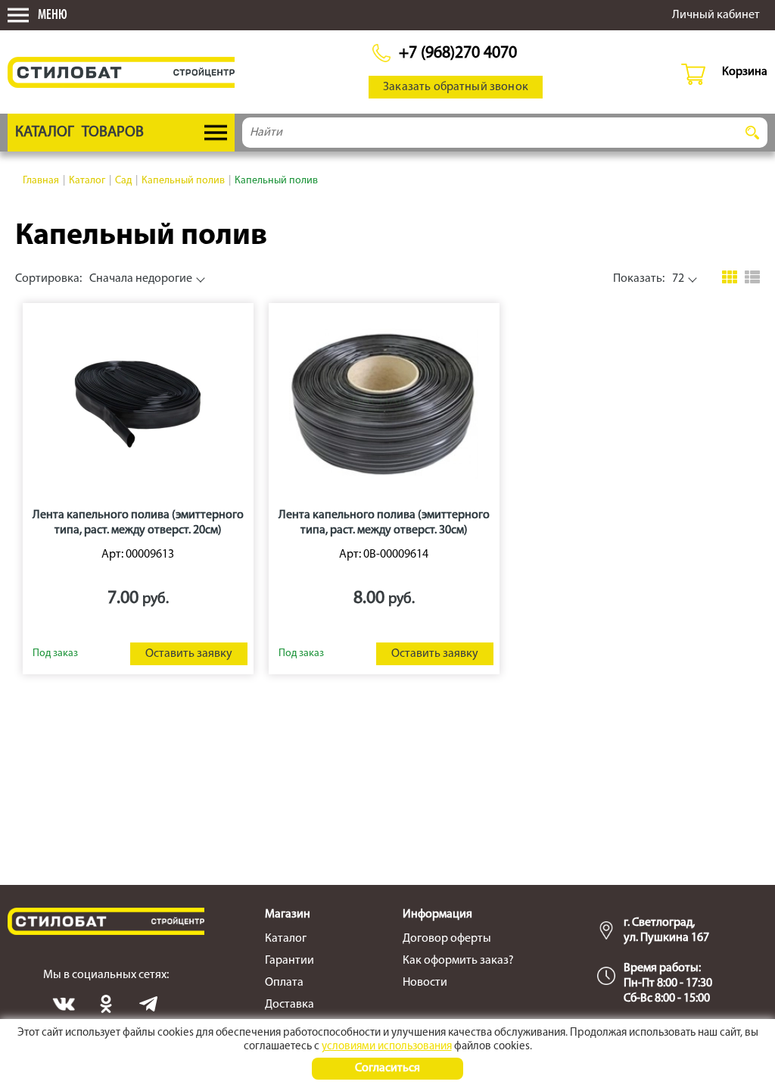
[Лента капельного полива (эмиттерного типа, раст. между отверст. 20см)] (138, 404)
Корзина (744, 72)
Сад (123, 180)
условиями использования (387, 1046)
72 (648, 279)
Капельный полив (183, 180)
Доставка (289, 1005)
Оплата (284, 983)
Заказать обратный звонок (455, 87)
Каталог (87, 180)
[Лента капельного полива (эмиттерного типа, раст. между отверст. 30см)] (384, 404)
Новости (425, 983)
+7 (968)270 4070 (458, 53)
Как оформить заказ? (458, 961)
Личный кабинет (716, 15)
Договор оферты (447, 939)
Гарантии (289, 961)
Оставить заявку (188, 654)
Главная (41, 180)
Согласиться (387, 1068)
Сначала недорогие (103, 279)
